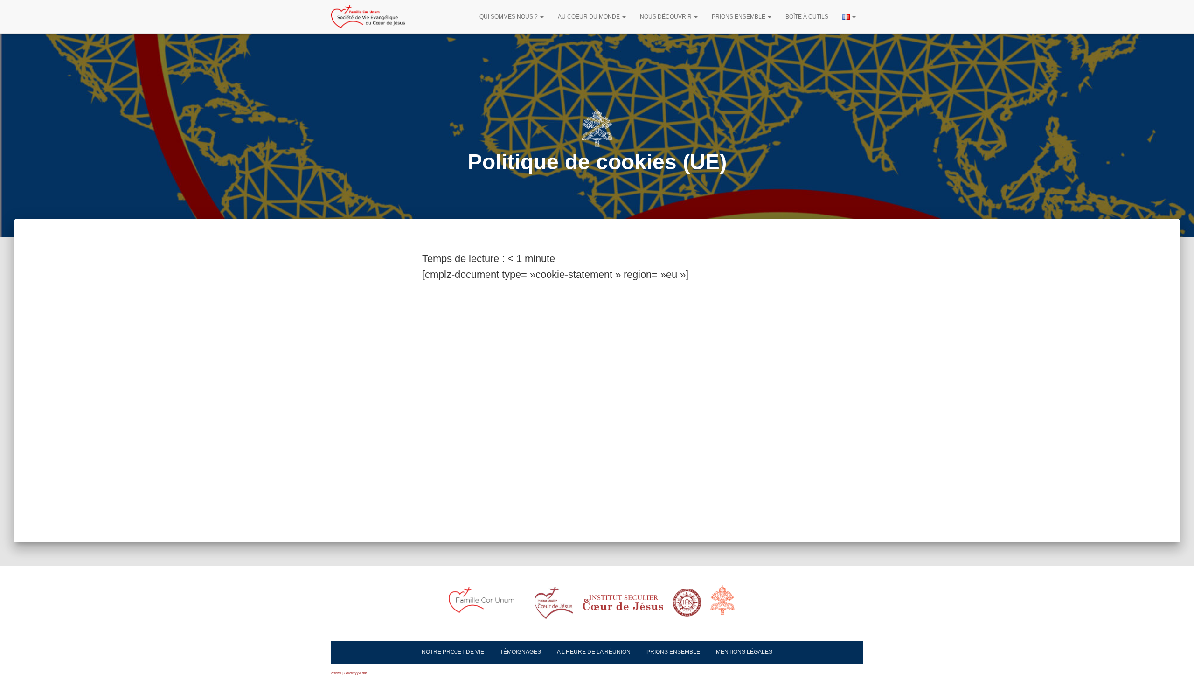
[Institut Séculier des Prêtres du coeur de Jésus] (554, 605)
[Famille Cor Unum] (487, 605)
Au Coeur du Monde (589, 17)
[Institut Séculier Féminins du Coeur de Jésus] (623, 605)
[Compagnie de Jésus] (687, 605)
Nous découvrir (666, 17)
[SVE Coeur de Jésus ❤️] (368, 16)
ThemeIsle (376, 673)
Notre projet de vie (453, 652)
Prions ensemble (739, 17)
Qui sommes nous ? (509, 17)
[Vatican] (728, 605)
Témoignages (520, 652)
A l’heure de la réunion (594, 652)
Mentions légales (744, 652)
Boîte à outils (806, 17)
